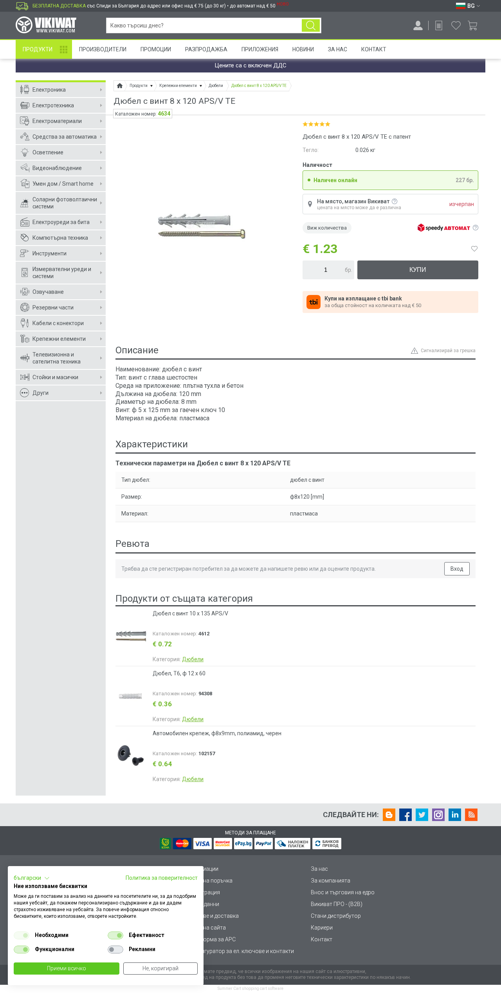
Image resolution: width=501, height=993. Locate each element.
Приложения (259, 49)
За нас (319, 869)
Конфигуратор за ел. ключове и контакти (240, 951)
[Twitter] (422, 815)
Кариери (322, 927)
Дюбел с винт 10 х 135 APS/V (190, 613)
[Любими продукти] (456, 25)
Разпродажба (206, 49)
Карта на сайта (206, 927)
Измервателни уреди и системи (61, 272)
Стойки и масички (55, 377)
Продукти (37, 49)
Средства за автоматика (64, 137)
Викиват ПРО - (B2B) (336, 904)
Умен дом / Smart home (63, 184)
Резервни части (53, 307)
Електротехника (53, 105)
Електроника (49, 90)
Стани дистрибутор (336, 916)
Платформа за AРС (211, 939)
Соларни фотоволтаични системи (64, 203)
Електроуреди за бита (61, 222)
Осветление (47, 152)
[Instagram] (438, 815)
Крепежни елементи (59, 339)
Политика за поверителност (162, 878)
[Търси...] (311, 25)
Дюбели (193, 659)
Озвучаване (48, 292)
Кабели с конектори (58, 323)
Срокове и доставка (213, 916)
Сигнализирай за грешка (448, 350)
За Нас (337, 49)
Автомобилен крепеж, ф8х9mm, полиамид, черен (217, 733)
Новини (303, 49)
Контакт (373, 49)
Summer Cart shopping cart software (250, 988)
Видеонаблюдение (57, 168)
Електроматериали (57, 121)
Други (40, 393)
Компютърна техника (60, 238)
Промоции (156, 49)
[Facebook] (405, 815)
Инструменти (49, 253)
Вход (457, 569)
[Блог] (389, 815)
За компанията (330, 880)
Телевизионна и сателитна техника (56, 358)
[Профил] (418, 25)
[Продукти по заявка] (438, 25)
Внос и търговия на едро (343, 892)
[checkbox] (21, 935)
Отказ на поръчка (209, 880)
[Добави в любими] (474, 249)
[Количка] (475, 25)
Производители (102, 49)
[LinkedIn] (455, 815)
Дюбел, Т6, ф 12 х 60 (179, 673)
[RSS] (471, 815)
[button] (32, 878)
